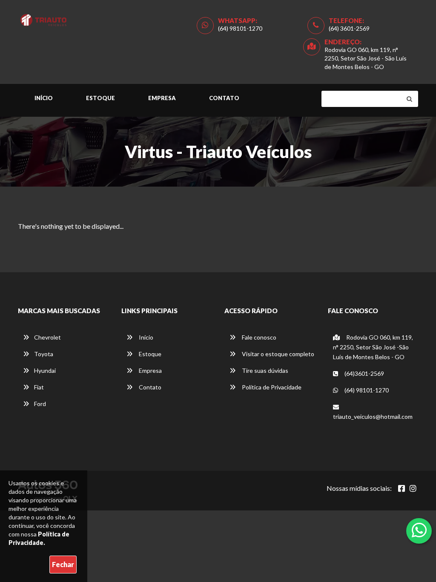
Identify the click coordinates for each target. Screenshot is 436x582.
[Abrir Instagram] (413, 488)
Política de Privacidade (271, 387)
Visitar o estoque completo (277, 353)
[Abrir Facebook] (401, 488)
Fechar (63, 564)
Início (43, 98)
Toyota (43, 353)
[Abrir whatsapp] (419, 530)
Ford (40, 403)
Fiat (39, 387)
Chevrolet (47, 337)
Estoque (100, 98)
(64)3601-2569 (363, 373)
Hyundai (45, 370)
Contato (224, 98)
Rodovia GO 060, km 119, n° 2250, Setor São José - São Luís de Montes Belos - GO (365, 58)
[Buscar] (409, 99)
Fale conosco (258, 337)
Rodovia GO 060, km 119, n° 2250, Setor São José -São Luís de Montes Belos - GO (373, 347)
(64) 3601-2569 (349, 28)
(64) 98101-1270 (240, 28)
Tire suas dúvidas (264, 370)
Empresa (162, 98)
